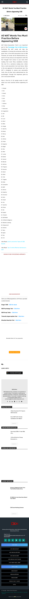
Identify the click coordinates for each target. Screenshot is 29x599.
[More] (20, 356)
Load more (14, 423)
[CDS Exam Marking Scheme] (5, 507)
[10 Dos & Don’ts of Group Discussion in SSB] (5, 439)
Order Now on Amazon (14, 352)
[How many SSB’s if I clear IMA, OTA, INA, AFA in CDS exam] (5, 433)
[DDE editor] (2, 16)
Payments (25, 592)
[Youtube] (21, 401)
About (2, 592)
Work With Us (20, 592)
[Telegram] (17, 356)
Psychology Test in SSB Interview (17, 47)
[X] (11, 356)
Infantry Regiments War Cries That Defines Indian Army (17, 488)
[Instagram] (9, 401)
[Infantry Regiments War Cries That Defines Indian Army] (5, 488)
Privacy (11, 592)
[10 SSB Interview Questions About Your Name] (5, 498)
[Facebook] (8, 356)
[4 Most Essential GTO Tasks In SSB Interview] (5, 412)
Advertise (4, 593)
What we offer (7, 592)
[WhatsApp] (14, 356)
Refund (15, 592)
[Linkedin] (12, 401)
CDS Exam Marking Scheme (17, 507)
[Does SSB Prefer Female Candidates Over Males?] (5, 418)
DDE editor (7, 15)
